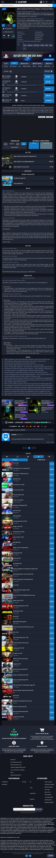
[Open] (3, 2)
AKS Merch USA (48, 800)
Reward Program (49, 787)
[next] (14, 25)
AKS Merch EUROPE (49, 802)
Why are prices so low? (16, 764)
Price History (13, 66)
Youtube (24, 782)
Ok (26, 855)
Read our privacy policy (38, 853)
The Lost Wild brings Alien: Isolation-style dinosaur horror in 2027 (20, 409)
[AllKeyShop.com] (21, 2)
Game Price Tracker (49, 784)
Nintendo (32, 799)
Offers (6, 66)
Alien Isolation (20, 271)
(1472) (49, 422)
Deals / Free (47, 792)
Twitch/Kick (5, 782)
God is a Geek (6, 242)
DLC (20, 66)
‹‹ (23, 448)
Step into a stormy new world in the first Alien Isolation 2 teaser (20, 416)
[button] (53, 2)
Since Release (5, 144)
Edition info (47, 66)
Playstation (33, 793)
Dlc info (40, 66)
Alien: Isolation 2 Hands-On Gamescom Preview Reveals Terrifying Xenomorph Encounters (21, 402)
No (30, 855)
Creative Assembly (39, 35)
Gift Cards (47, 789)
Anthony (14, 434)
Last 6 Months (17, 144)
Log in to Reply (50, 442)
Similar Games (26, 66)
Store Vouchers (48, 782)
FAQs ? (12, 772)
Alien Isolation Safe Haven (9, 248)
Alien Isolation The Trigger (9, 256)
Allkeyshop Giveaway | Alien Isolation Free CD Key (47, 409)
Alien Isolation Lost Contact (10, 262)
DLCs (25, 271)
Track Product (14, 147)
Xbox (31, 787)
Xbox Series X (34, 41)
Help (51, 855)
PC (23, 41)
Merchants (4, 784)
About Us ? (13, 759)
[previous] (3, 25)
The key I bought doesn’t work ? (18, 767)
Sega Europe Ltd (38, 37)
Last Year (12, 143)
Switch (39, 41)
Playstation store (39, 39)
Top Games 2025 (49, 797)
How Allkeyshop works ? (16, 762)
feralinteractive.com (39, 34)
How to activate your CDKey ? (17, 770)
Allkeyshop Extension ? (15, 775)
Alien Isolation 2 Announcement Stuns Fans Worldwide (47, 402)
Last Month (23, 144)
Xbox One (29, 41)
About (34, 66)
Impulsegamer (6, 229)
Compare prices (40, 85)
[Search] (54, 5)
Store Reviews (48, 794)
